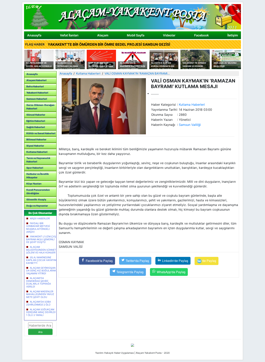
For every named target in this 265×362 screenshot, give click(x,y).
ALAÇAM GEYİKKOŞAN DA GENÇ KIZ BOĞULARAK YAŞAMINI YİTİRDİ (41, 270)
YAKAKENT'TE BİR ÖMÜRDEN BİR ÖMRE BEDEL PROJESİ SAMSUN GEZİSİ (109, 44)
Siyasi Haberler (35, 145)
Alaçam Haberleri (36, 80)
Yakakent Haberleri (37, 92)
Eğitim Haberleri (35, 120)
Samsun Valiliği (190, 125)
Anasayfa (34, 35)
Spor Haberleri (34, 167)
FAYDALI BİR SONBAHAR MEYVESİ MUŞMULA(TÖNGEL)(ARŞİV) (38, 227)
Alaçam (102, 35)
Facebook (201, 35)
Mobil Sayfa (135, 35)
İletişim (232, 35)
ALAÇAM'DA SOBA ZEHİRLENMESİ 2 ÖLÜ (38, 303)
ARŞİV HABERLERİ (40, 218)
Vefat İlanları (69, 35)
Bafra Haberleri (35, 86)
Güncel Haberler (35, 114)
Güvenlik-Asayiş (36, 199)
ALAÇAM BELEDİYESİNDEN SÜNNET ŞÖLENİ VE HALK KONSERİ (41, 249)
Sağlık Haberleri (35, 127)
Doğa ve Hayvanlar (37, 205)
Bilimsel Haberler (36, 139)
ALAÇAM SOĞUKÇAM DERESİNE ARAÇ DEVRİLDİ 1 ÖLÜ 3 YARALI (40, 312)
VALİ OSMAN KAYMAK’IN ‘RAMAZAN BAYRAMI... (137, 73)
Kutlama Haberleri (37, 151)
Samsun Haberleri (36, 98)
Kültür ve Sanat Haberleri (40, 133)
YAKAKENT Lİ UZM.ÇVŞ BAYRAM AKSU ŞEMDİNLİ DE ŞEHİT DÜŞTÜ (41, 239)
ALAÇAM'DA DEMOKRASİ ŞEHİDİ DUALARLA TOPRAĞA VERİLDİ (38, 282)
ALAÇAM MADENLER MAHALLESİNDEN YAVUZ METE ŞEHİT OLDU (40, 294)
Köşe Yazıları (34, 183)
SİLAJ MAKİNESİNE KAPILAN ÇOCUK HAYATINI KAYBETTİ (41, 260)
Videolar (169, 35)
